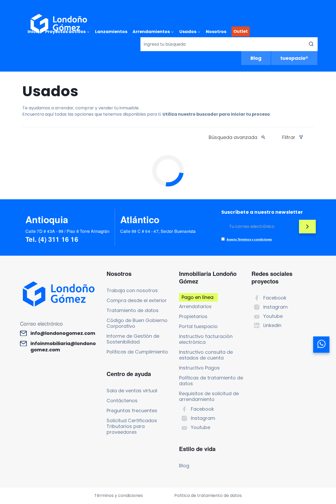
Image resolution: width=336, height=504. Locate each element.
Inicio (34, 32)
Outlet (240, 31)
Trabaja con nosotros (132, 290)
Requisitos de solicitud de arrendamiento (209, 396)
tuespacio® (294, 58)
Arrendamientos (151, 32)
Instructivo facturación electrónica (206, 339)
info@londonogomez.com (62, 333)
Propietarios (193, 316)
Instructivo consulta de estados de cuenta (206, 355)
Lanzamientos (111, 32)
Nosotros (216, 32)
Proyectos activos (65, 32)
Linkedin (272, 325)
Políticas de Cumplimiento (137, 351)
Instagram (203, 418)
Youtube (200, 427)
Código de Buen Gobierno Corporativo (137, 323)
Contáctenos (122, 400)
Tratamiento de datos (133, 310)
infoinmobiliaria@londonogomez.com (63, 346)
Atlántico (140, 219)
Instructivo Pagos (199, 367)
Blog (255, 58)
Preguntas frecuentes (132, 410)
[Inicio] (59, 24)
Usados (187, 32)
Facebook (202, 409)
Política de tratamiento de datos (208, 495)
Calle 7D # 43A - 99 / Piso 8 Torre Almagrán (67, 231)
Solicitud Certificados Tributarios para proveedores (132, 426)
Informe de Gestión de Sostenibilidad (133, 339)
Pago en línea (197, 297)
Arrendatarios (195, 306)
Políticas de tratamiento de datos (211, 380)
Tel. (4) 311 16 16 (51, 239)
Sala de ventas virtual (132, 390)
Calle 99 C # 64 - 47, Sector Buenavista (158, 231)
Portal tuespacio (198, 326)
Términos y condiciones (118, 495)
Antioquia (46, 219)
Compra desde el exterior (137, 300)
